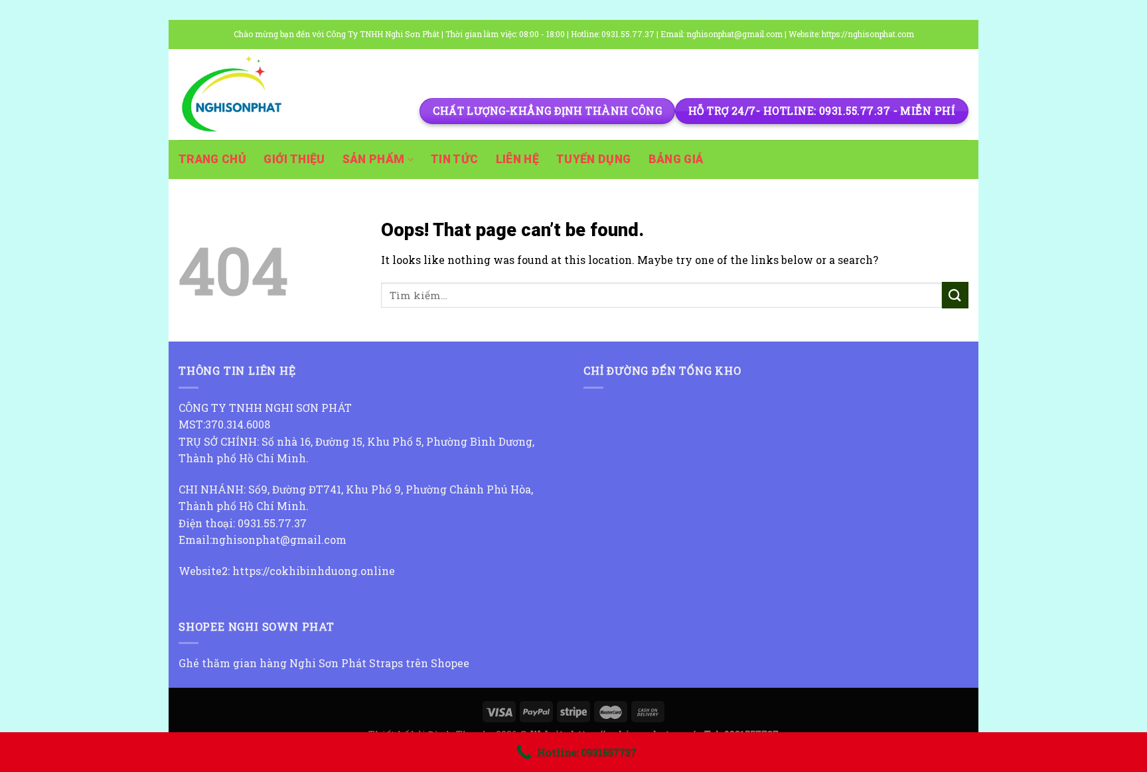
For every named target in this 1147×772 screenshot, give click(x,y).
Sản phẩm (374, 159)
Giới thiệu (294, 159)
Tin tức (454, 159)
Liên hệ (517, 159)
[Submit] (955, 295)
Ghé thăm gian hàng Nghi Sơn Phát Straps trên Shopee (324, 663)
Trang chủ (212, 159)
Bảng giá (676, 159)
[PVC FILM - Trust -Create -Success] (245, 94)
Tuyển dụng (593, 159)
